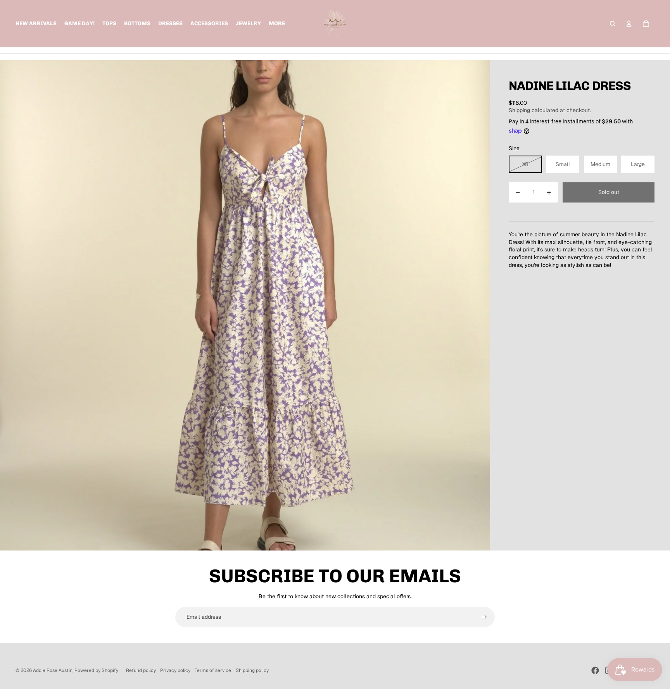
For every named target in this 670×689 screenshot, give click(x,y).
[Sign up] (484, 617)
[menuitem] (277, 23)
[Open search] (612, 23)
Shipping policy (252, 670)
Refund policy (141, 670)
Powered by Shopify (96, 670)
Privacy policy (175, 670)
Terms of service (213, 670)
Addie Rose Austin (53, 670)
